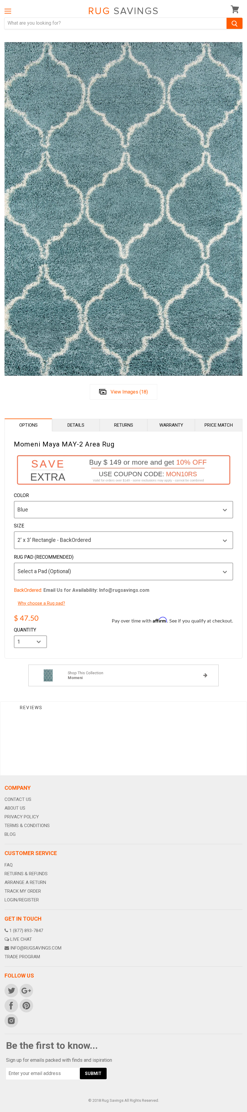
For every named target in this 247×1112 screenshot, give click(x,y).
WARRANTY (171, 425)
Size (19, 526)
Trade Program (22, 956)
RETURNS (123, 425)
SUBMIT (93, 1073)
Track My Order (23, 891)
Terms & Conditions (27, 825)
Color (21, 495)
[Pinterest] (25, 1005)
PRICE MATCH (219, 425)
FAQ (9, 865)
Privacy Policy (22, 817)
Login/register (22, 900)
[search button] (234, 23)
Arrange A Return (25, 882)
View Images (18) (129, 392)
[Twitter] (10, 990)
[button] (246, 1110)
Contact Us (18, 799)
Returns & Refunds (26, 873)
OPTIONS (28, 425)
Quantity (25, 630)
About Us (15, 808)
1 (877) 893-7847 (26, 930)
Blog (10, 834)
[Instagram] (10, 1020)
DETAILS (75, 425)
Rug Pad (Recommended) (43, 557)
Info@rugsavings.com (35, 948)
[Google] (25, 990)
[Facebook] (10, 1005)
